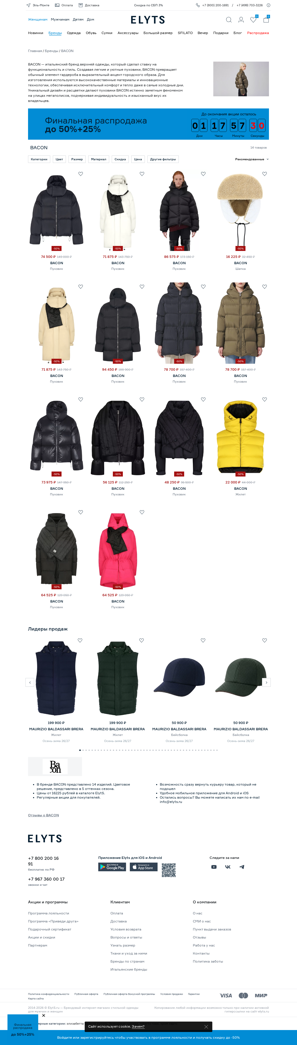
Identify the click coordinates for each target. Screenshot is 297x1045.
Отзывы (199, 937)
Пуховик (56, 268)
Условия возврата (125, 929)
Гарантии (194, 994)
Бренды (55, 33)
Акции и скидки (41, 937)
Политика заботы (208, 961)
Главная (35, 51)
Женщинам (37, 19)
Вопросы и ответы (126, 937)
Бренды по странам (127, 961)
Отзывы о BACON (43, 815)
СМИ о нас (202, 921)
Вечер (203, 33)
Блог (238, 33)
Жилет (240, 494)
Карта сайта (36, 998)
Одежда (74, 33)
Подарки (221, 33)
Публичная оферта (86, 994)
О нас (197, 913)
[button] (29, 682)
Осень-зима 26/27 (56, 741)
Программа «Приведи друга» (53, 921)
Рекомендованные (249, 159)
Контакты (201, 953)
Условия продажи (171, 994)
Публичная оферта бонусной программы (129, 994)
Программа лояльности (48, 913)
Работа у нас (204, 945)
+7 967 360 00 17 (46, 879)
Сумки (107, 33)
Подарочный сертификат (49, 929)
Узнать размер (122, 945)
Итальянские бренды (128, 969)
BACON (56, 263)
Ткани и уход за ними (128, 953)
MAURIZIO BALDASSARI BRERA (56, 729)
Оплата (116, 913)
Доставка (118, 921)
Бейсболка (179, 735)
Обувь (91, 33)
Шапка (240, 268)
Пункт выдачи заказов (212, 929)
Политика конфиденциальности (48, 994)
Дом (90, 19)
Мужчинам (60, 19)
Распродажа (258, 33)
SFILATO (185, 33)
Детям (78, 19)
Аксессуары (128, 33)
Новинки (35, 33)
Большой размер (158, 33)
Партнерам (37, 945)
